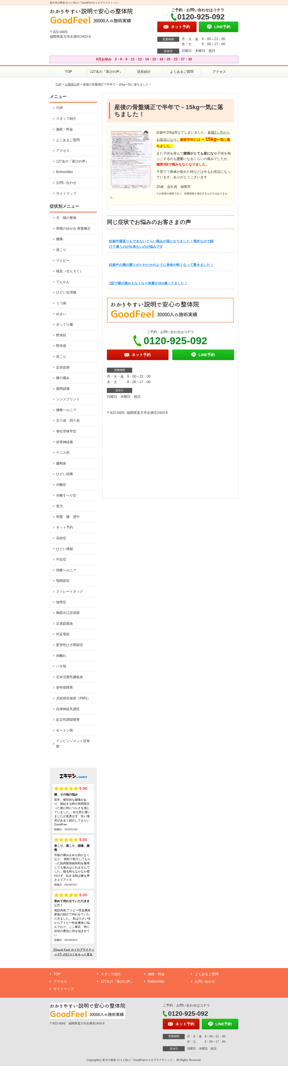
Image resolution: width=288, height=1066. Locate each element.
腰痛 (59, 239)
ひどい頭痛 (64, 474)
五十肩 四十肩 (68, 420)
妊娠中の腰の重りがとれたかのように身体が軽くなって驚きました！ (161, 265)
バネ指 (61, 666)
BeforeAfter (64, 172)
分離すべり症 (66, 495)
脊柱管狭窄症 (66, 431)
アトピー (63, 260)
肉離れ (61, 655)
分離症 (61, 484)
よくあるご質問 (182, 71)
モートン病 (64, 730)
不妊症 (61, 559)
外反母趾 (63, 634)
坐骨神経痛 (64, 442)
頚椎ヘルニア (66, 570)
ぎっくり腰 (64, 324)
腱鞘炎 (61, 463)
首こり (61, 356)
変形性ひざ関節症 (69, 645)
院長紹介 (144, 71)
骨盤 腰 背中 (68, 517)
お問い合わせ (66, 182)
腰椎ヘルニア (66, 410)
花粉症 (61, 538)
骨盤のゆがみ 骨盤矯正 (73, 228)
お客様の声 (72, 84)
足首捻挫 (63, 367)
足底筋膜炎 (64, 623)
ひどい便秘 (64, 549)
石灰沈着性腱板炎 (69, 677)
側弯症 (61, 602)
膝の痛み (63, 378)
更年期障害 (64, 687)
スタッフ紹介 (66, 118)
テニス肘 (63, 452)
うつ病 (61, 303)
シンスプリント (68, 399)
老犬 (59, 506)
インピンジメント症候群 (73, 743)
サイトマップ (66, 193)
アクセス (219, 71)
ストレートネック (69, 591)
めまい (61, 314)
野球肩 (61, 346)
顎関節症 (63, 580)
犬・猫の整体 (66, 217)
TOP (68, 71)
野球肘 (61, 335)
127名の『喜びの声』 (106, 71)
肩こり (61, 250)
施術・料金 (64, 129)
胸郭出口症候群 (68, 613)
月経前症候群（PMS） (73, 698)
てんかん (63, 282)
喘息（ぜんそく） (69, 271)
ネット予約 (64, 527)
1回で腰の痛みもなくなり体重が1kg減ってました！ (148, 283)
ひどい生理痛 (66, 292)
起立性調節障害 (68, 719)
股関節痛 (63, 388)
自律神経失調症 (68, 709)
